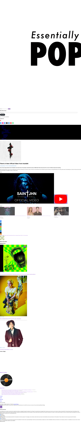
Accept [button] (39, 405)
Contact (1, 396)
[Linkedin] (0, 225)
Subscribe (2, 114)
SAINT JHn (22, 235)
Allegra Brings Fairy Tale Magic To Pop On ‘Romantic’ (10, 390)
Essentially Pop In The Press (6, 132)
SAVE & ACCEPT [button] (2, 421)
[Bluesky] (0, 231)
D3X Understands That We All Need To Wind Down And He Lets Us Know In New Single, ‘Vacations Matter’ (18, 274)
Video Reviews (9, 235)
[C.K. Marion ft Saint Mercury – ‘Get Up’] (13, 346)
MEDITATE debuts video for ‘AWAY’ (59, 215)
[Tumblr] (0, 224)
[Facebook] (0, 221)
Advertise (1, 399)
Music (3, 133)
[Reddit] (0, 226)
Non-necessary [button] (2, 417)
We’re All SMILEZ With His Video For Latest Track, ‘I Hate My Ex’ (10, 318)
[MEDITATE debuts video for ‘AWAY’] (67, 211)
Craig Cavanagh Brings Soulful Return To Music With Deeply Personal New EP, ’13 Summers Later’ (17, 391)
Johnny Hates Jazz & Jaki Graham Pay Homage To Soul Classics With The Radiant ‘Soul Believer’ (17, 389)
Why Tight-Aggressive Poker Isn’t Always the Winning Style (11, 393)
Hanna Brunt (3, 165)
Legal (2, 126)
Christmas (6, 130)
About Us (3, 127)
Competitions (5, 134)
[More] (1, 234)
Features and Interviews (5, 131)
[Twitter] (0, 222)
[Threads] (0, 232)
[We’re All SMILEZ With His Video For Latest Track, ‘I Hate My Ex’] (13, 315)
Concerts (4, 137)
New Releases (5, 135)
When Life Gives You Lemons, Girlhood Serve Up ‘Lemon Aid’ (11, 394)
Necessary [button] (1, 414)
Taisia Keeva (26, 235)
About (1, 400)
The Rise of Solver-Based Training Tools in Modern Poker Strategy (12, 392)
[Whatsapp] (0, 228)
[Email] (0, 229)
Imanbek (16, 235)
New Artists (5, 136)
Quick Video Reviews (3, 235)
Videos (3, 138)
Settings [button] (43, 405)
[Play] (60, 199)
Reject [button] (41, 405)
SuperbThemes (16, 404)
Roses (19, 235)
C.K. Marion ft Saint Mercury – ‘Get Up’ (6, 349)
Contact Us (3, 125)
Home (3, 128)
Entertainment (4, 139)
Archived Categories (6, 129)
